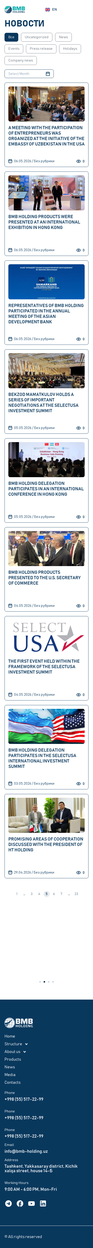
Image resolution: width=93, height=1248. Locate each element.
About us (12, 1052)
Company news (20, 60)
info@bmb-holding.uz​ (26, 1151)
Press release (41, 48)
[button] (40, 982)
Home (10, 1036)
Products (13, 1059)
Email (9, 1145)
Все (11, 37)
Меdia (10, 1075)
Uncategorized (37, 37)
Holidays (70, 48)
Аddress (11, 1160)
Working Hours (16, 1183)
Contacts (13, 1083)
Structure (13, 1044)
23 (76, 893)
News (63, 37)
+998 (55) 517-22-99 (24, 1099)
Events (13, 48)
